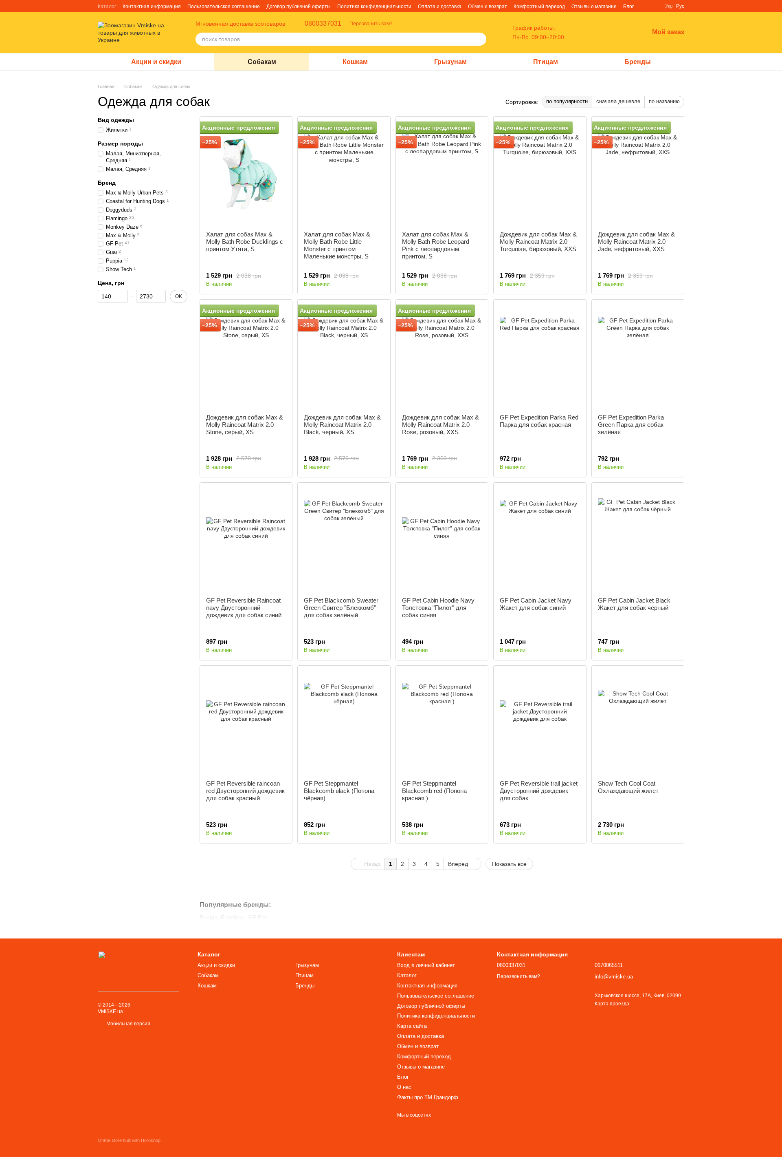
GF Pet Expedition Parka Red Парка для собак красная (539, 421)
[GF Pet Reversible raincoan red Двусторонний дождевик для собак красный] (246, 723)
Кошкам (355, 61)
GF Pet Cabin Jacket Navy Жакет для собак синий (535, 604)
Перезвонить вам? (371, 23)
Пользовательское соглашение (223, 6)
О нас (404, 1087)
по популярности (567, 101)
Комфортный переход (539, 6)
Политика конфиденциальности (374, 6)
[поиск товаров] (479, 39)
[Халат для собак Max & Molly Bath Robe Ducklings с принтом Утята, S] (246, 174)
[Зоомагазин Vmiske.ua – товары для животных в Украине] (138, 971)
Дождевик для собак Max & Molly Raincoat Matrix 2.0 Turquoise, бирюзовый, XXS (538, 241)
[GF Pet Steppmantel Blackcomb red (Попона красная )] (442, 723)
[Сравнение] (599, 32)
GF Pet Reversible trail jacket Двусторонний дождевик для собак (539, 791)
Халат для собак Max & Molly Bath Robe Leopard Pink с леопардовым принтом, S (435, 245)
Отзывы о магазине (594, 6)
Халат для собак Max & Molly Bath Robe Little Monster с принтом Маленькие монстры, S (337, 245)
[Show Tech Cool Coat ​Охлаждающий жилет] (638, 723)
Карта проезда (612, 1004)
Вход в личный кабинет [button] (426, 965)
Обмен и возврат (487, 6)
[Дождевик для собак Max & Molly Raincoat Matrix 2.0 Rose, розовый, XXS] (442, 357)
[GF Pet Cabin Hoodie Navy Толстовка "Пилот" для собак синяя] (442, 540)
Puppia (208, 917)
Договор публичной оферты (298, 6)
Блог (628, 6)
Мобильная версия (127, 1024)
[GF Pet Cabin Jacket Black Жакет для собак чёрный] (638, 540)
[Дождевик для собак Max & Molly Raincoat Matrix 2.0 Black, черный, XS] (344, 357)
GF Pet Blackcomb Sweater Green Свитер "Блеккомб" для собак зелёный (341, 607)
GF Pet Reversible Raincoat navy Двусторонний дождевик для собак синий (243, 607)
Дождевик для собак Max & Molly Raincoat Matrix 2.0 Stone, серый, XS (244, 424)
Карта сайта (412, 1026)
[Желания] (621, 32)
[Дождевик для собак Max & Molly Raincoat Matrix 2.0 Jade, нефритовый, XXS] (638, 174)
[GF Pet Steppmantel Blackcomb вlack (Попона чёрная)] (344, 723)
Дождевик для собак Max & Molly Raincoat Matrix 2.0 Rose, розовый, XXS (440, 424)
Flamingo (233, 917)
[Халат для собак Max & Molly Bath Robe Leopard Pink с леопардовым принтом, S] (442, 174)
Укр (669, 6)
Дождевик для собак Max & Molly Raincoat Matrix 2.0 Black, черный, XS (342, 424)
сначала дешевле (618, 101)
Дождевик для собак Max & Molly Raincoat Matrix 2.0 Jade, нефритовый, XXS (636, 241)
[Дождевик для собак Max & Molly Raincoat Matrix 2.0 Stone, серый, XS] (246, 357)
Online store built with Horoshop (129, 1140)
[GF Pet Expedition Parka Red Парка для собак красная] (540, 357)
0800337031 (323, 23)
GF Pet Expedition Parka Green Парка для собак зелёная (631, 424)
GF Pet (257, 917)
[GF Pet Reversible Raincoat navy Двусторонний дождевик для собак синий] (246, 540)
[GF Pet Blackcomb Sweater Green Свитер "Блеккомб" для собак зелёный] (344, 540)
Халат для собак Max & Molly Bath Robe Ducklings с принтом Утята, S (244, 241)
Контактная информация (152, 6)
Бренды (637, 61)
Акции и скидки (156, 61)
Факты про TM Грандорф (427, 1097)
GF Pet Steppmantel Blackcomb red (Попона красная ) (434, 791)
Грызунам (450, 61)
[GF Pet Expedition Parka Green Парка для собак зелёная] (638, 357)
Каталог (107, 6)
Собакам (262, 61)
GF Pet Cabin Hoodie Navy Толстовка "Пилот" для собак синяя (438, 607)
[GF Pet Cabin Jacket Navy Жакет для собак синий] (540, 540)
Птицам (545, 61)
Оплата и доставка (439, 6)
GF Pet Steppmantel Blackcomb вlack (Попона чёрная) (339, 791)
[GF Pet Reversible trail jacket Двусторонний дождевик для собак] (540, 723)
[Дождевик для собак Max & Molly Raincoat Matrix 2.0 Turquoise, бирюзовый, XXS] (540, 174)
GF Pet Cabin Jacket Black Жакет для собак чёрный (634, 604)
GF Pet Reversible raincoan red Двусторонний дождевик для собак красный (245, 791)
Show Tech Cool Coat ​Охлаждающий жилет (628, 787)
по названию (664, 101)
